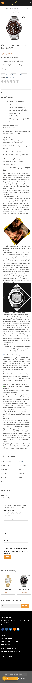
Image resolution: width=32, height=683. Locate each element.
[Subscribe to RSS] (14, 629)
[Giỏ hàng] (29, 3)
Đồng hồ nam (13, 74)
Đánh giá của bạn (9, 510)
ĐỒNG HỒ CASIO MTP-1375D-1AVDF (24, 590)
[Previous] (1, 584)
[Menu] (2, 3)
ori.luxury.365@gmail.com (10, 624)
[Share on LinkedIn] (17, 81)
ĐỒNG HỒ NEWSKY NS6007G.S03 (8, 590)
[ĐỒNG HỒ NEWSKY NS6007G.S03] (8, 581)
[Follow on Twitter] (10, 629)
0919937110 (7, 623)
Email (6, 541)
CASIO (7, 77)
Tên (5, 533)
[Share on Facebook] (5, 81)
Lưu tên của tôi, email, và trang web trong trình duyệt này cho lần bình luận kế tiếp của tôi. (16, 551)
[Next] (31, 584)
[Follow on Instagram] (6, 629)
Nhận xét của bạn (9, 519)
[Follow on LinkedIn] (18, 629)
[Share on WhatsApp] (2, 81)
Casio (26, 8)
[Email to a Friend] (11, 81)
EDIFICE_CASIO (12, 77)
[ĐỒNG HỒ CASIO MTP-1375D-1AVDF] (24, 581)
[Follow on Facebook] (2, 629)
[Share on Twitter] (8, 81)
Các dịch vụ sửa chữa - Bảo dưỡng (10, 651)
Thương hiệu (17, 8)
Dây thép (21, 461)
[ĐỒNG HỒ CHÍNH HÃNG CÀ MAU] (16, 3)
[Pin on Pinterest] (14, 81)
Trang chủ (7, 8)
